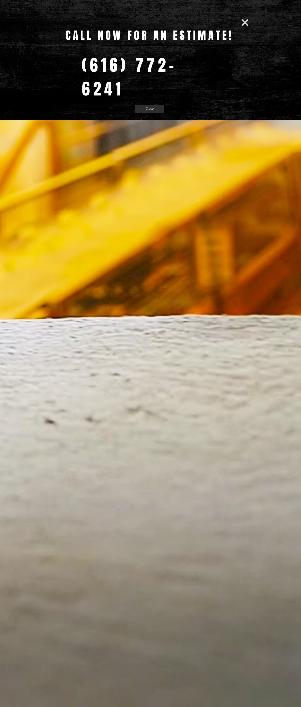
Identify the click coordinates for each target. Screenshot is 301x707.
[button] (244, 22)
